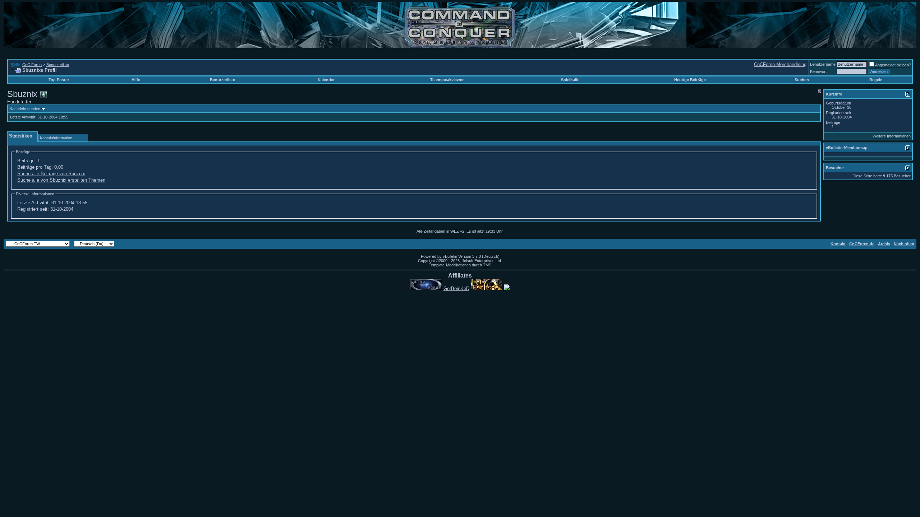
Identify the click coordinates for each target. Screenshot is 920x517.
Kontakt (838, 244)
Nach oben (904, 244)
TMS (487, 265)
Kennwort (818, 71)
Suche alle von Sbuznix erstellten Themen (61, 180)
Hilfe (136, 80)
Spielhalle (570, 80)
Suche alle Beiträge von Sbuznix (51, 173)
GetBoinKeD (456, 288)
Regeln (876, 80)
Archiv (884, 244)
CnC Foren (32, 64)
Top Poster (59, 80)
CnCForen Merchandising (780, 64)
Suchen (802, 80)
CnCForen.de (861, 244)
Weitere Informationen (892, 136)
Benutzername (823, 64)
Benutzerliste (57, 64)
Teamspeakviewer (447, 80)
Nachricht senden (24, 109)
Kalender (326, 80)
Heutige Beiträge (690, 80)
